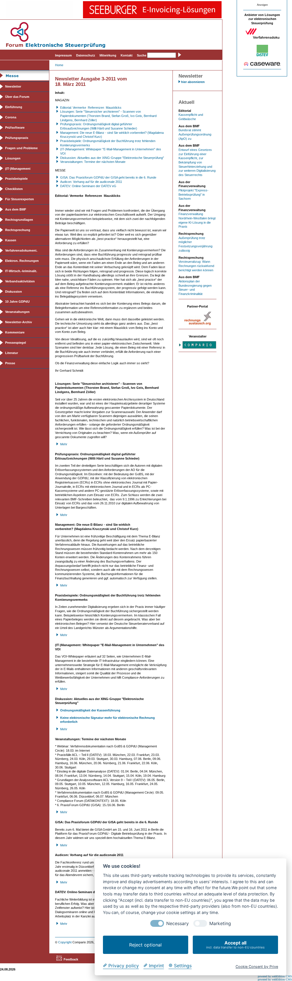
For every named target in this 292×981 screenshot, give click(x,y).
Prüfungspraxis (16, 137)
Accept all (235, 944)
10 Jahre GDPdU (17, 301)
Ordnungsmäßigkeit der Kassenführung (90, 710)
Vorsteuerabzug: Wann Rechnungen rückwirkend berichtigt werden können (196, 266)
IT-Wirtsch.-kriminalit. (21, 271)
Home (59, 65)
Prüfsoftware (15, 127)
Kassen (10, 240)
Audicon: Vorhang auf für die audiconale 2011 (91, 181)
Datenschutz (85, 55)
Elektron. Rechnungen (22, 260)
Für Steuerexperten (19, 199)
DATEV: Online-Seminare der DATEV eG (88, 186)
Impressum (63, 55)
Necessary (177, 923)
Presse (10, 363)
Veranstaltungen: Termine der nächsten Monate (92, 161)
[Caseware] (262, 64)
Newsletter (13, 86)
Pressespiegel (15, 342)
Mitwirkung (108, 55)
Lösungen (13, 158)
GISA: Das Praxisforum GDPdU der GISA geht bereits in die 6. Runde (108, 177)
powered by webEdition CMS (275, 976)
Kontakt (127, 55)
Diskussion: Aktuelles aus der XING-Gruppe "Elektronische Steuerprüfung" (112, 157)
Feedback (71, 959)
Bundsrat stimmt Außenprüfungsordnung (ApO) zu (195, 134)
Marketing (220, 923)
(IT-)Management (18, 168)
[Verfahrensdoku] (262, 38)
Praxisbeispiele (16, 178)
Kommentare (15, 332)
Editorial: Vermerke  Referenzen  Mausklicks (90, 107)
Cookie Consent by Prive (257, 966)
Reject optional (145, 945)
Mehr (63, 444)
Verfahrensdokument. (21, 250)
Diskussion (13, 291)
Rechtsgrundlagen (19, 219)
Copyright (65, 942)
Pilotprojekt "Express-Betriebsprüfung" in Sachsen (193, 194)
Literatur (11, 353)
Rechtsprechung (17, 230)
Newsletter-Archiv (18, 322)
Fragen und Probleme (21, 148)
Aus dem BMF (15, 209)
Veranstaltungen (17, 311)
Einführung (13, 107)
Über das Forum (17, 96)
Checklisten (14, 189)
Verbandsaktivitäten (20, 281)
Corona (10, 117)
